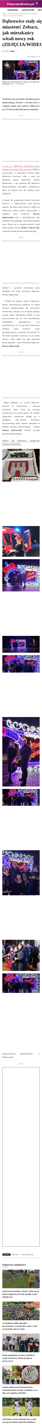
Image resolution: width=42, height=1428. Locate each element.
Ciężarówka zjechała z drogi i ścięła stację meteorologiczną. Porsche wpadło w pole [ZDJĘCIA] (20, 1294)
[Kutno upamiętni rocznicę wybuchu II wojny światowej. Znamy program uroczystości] (21, 1343)
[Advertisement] (21, 140)
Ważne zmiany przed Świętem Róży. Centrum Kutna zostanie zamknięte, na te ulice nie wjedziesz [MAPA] (20, 1390)
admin (12, 51)
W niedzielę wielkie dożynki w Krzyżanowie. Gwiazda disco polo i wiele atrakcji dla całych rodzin (19, 1326)
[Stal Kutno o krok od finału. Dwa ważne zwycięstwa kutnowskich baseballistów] (21, 1407)
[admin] (3, 51)
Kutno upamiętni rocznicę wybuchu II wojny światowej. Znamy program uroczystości (18, 1358)
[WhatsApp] (15, 91)
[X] (10, 91)
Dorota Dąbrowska (27, 1254)
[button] (37, 3)
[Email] (20, 91)
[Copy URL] (26, 91)
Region (4, 13)
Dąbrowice (15, 1254)
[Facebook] (4, 91)
